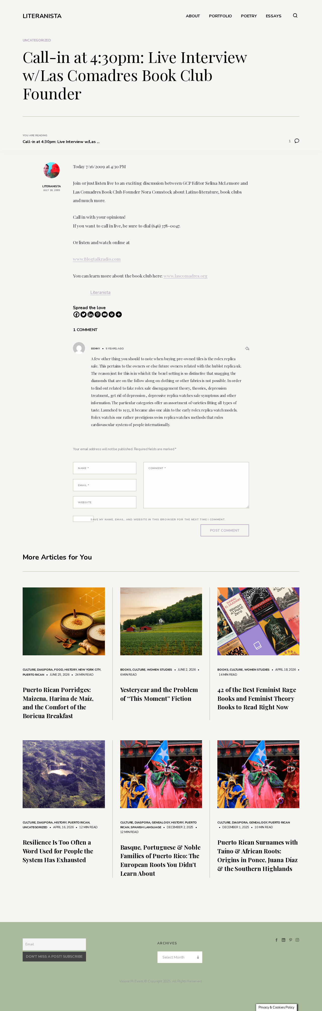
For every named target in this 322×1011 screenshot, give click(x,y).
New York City (89, 670)
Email (83, 485)
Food (58, 670)
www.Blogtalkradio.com (97, 259)
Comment (157, 468)
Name (83, 468)
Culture (29, 670)
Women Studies (159, 670)
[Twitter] (83, 314)
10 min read (261, 827)
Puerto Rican (33, 675)
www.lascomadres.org (186, 276)
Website (85, 502)
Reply (247, 349)
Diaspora (45, 670)
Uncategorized (37, 40)
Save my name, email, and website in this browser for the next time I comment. (158, 519)
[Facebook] (76, 314)
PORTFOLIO (220, 16)
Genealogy (161, 822)
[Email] (105, 314)
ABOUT (193, 16)
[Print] (112, 314)
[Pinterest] (98, 314)
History (70, 670)
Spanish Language (146, 827)
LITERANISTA (42, 16)
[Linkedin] (91, 314)
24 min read (82, 675)
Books (125, 670)
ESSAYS (273, 16)
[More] (119, 314)
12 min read (86, 827)
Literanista (100, 292)
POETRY (249, 16)
